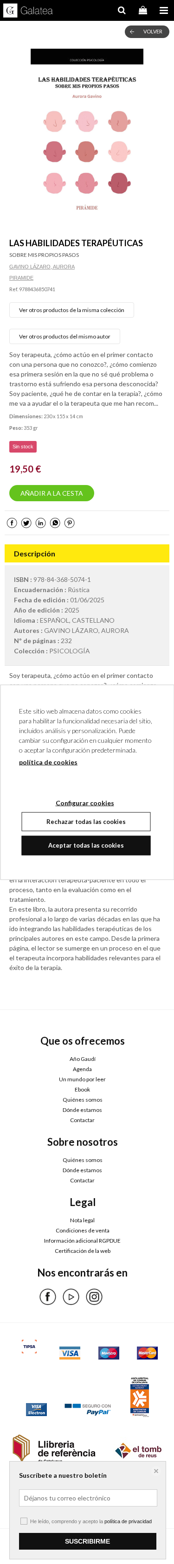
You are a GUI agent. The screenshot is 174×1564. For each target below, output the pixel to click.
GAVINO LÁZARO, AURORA (42, 266)
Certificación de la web (82, 1250)
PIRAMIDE (21, 278)
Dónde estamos (82, 1109)
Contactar (82, 1120)
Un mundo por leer (82, 1079)
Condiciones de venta (83, 1230)
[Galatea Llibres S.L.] (28, 11)
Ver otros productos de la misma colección (71, 309)
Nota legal (82, 1220)
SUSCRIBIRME (87, 1541)
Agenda (82, 1069)
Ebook (82, 1089)
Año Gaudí (83, 1058)
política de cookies (48, 762)
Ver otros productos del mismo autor (64, 336)
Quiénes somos (83, 1099)
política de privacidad (128, 1521)
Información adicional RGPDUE (82, 1240)
